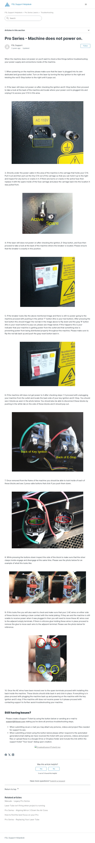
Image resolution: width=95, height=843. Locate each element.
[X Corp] (9, 755)
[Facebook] (6, 755)
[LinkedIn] (13, 755)
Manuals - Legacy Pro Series (17, 801)
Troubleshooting (47, 12)
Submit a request (57, 781)
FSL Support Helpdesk (13, 12)
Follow (85, 46)
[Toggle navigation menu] (86, 4)
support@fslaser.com (15, 721)
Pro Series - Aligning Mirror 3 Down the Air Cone (26, 810)
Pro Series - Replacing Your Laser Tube (22, 819)
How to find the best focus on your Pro (21, 815)
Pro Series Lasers (31, 12)
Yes (41, 769)
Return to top (11, 789)
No (54, 769)
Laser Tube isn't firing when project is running (25, 805)
